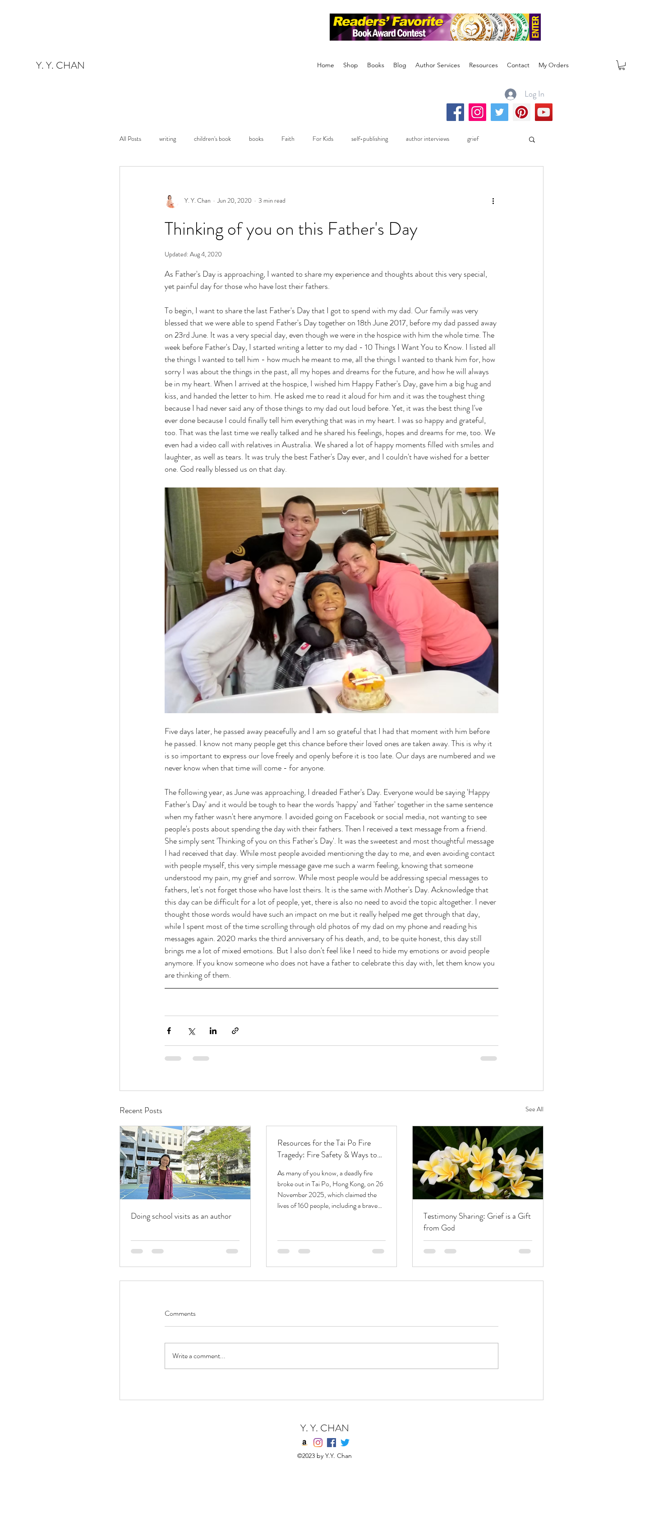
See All (534, 1109)
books (256, 139)
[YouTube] (543, 112)
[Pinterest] (521, 112)
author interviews (427, 139)
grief (473, 139)
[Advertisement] (164, 20)
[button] (621, 65)
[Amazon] (304, 1442)
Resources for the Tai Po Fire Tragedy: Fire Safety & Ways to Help (327, 1148)
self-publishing (369, 139)
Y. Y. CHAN (60, 65)
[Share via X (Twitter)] (191, 1030)
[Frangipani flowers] (478, 1162)
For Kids (323, 139)
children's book (212, 139)
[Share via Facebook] (169, 1030)
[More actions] (493, 200)
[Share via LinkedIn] (213, 1030)
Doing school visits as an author (181, 1216)
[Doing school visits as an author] (185, 1162)
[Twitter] (499, 112)
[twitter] (345, 1442)
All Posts (130, 139)
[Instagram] (477, 112)
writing (167, 139)
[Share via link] (235, 1030)
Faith (288, 139)
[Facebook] (455, 112)
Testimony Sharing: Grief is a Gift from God (477, 1222)
